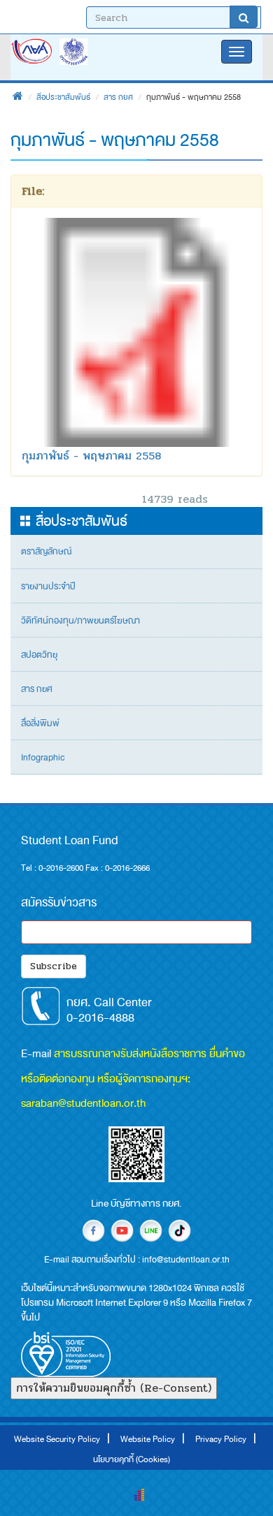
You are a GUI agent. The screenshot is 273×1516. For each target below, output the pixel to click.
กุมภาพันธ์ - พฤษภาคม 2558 (92, 455)
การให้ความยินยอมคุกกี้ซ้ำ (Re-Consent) (113, 1388)
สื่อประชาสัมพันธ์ (63, 97)
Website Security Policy (57, 1439)
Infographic (42, 758)
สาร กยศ (118, 97)
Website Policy (147, 1439)
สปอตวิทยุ (39, 655)
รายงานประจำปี (48, 587)
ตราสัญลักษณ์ (46, 552)
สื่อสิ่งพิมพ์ (40, 723)
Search (244, 17)
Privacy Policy (220, 1439)
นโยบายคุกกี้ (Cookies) (131, 1459)
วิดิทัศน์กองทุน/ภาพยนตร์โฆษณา (80, 621)
